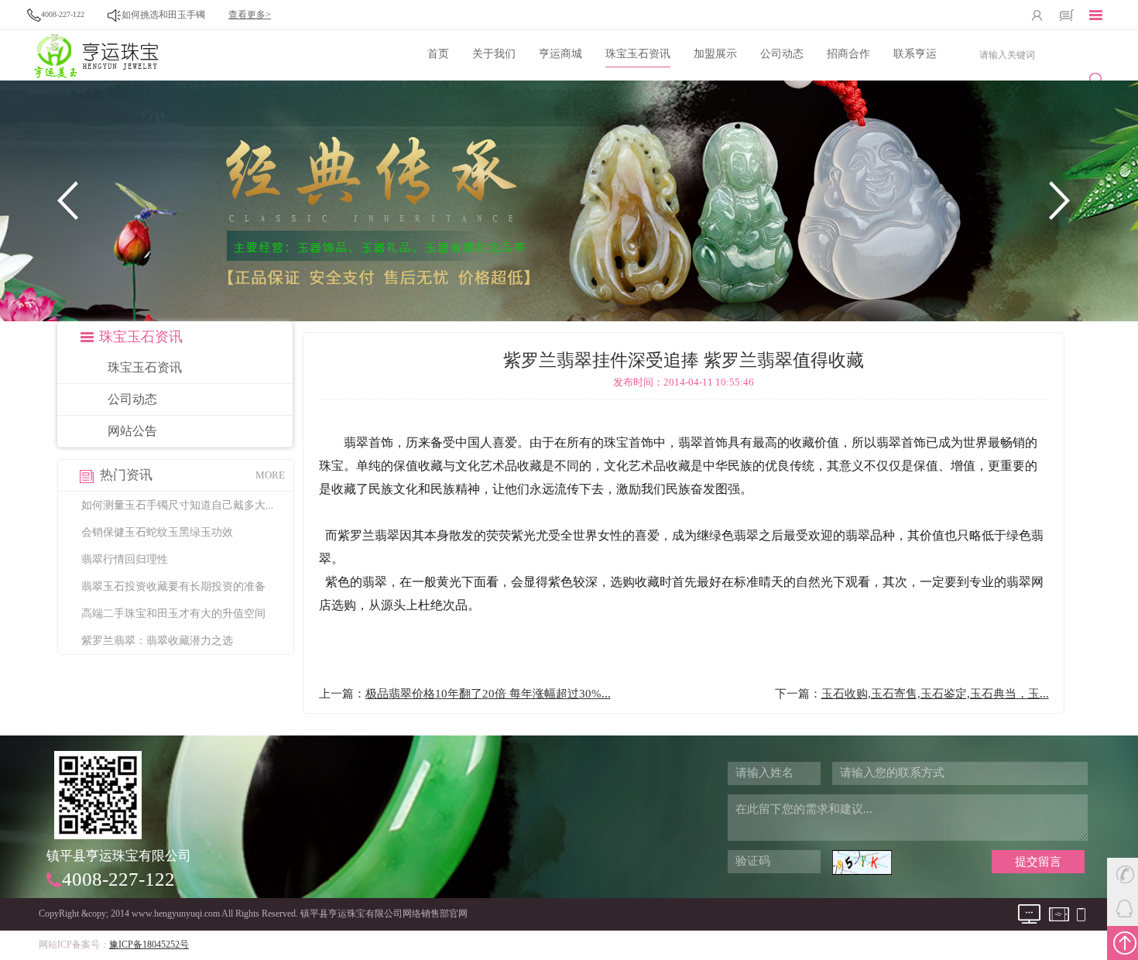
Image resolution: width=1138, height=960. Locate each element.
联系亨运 (915, 54)
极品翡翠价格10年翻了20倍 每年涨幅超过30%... (488, 693)
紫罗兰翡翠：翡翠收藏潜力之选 (157, 640)
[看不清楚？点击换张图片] (862, 862)
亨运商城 (560, 54)
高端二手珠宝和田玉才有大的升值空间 (173, 613)
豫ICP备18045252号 (149, 944)
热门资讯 (126, 475)
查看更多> (249, 14)
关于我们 (494, 54)
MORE (270, 475)
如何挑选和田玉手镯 (163, 14)
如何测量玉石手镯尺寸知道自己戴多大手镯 (184, 505)
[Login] (1037, 14)
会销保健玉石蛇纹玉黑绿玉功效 (157, 532)
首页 (438, 54)
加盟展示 (715, 54)
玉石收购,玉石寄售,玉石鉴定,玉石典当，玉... (935, 693)
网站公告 (132, 430)
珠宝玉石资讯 (637, 54)
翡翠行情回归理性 (124, 559)
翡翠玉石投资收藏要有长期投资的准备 (173, 586)
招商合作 (848, 54)
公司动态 (782, 54)
